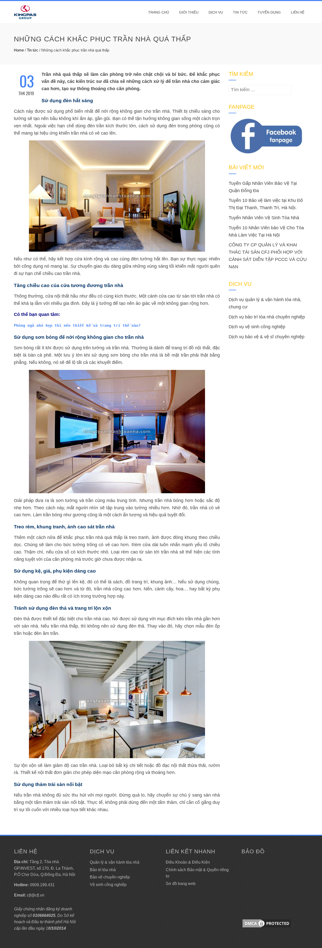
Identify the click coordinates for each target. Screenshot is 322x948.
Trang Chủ (158, 12)
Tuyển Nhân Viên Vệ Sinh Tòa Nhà (264, 217)
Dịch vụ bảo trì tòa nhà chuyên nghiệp (267, 316)
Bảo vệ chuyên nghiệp (110, 877)
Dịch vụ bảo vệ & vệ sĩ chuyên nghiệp (266, 336)
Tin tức (240, 12)
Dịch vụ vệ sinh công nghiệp (257, 326)
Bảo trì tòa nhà (103, 870)
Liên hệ (297, 12)
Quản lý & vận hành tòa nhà (114, 862)
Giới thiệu (188, 12)
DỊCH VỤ (216, 12)
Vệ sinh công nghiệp (108, 884)
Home (19, 50)
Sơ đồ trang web (180, 883)
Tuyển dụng (269, 12)
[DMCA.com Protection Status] (267, 923)
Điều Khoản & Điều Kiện (188, 862)
